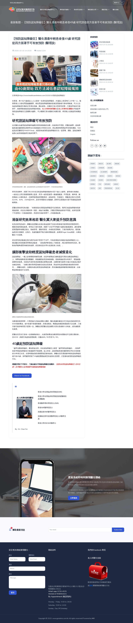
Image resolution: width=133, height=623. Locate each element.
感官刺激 (118, 176)
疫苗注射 (102, 89)
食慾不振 (93, 188)
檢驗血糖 (117, 163)
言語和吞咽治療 (95, 116)
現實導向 (110, 176)
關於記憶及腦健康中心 (47, 10)
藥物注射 (101, 163)
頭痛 (100, 188)
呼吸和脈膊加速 (108, 188)
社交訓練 (93, 180)
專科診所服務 (64, 10)
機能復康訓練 (114, 171)
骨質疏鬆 (102, 52)
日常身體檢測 (94, 171)
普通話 (92, 131)
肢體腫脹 (93, 184)
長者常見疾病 (78, 10)
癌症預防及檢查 (104, 42)
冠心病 (117, 188)
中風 (100, 184)
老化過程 (101, 180)
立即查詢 (73, 498)
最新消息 (105, 10)
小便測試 (93, 167)
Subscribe (118, 530)
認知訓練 (110, 167)
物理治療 (93, 113)
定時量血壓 (101, 167)
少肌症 (101, 61)
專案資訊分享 (92, 10)
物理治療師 (107, 184)
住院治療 (93, 106)
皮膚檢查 (116, 184)
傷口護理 (109, 163)
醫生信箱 (116, 10)
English (92, 134)
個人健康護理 (104, 171)
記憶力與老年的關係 (111, 180)
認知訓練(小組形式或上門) (99, 109)
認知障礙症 (93, 176)
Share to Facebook (21, 376)
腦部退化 (102, 176)
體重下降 (102, 70)
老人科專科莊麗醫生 (66, 109)
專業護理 (93, 163)
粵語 (91, 127)
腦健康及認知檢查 (105, 80)
